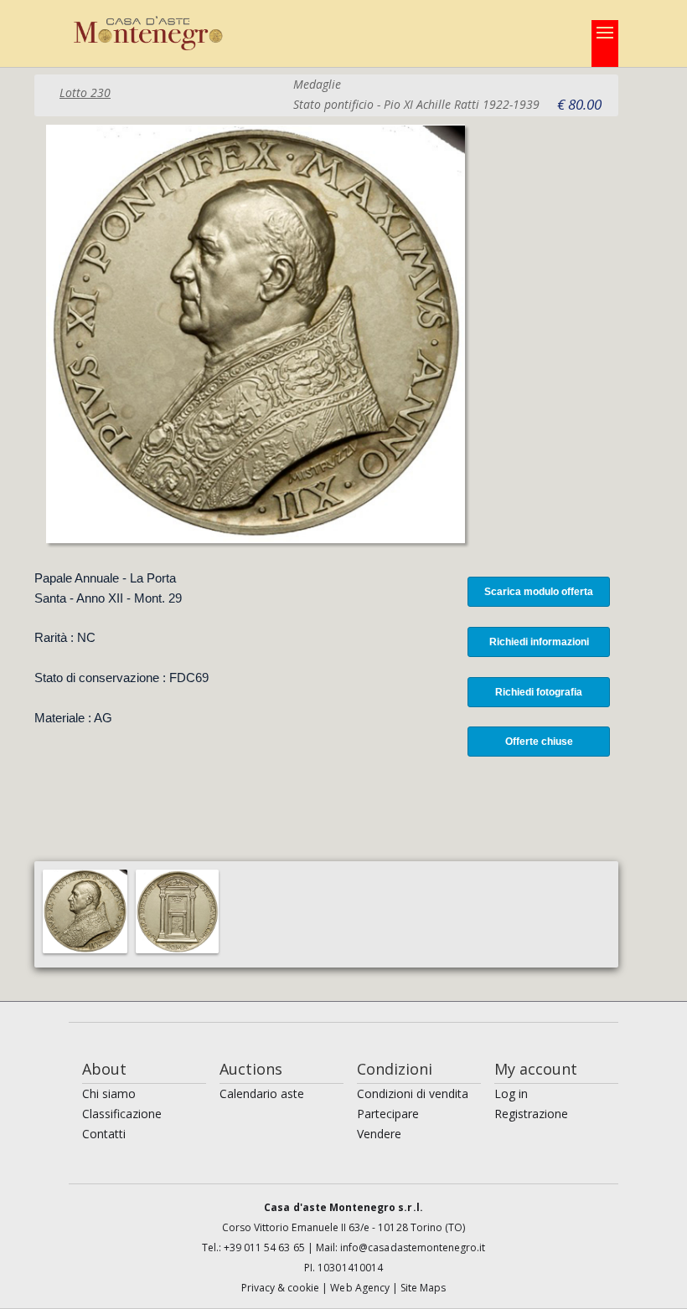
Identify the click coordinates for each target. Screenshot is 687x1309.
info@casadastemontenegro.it (412, 1247)
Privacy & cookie (282, 1288)
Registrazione (531, 1114)
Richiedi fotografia (538, 692)
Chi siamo (109, 1093)
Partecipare (388, 1114)
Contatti (104, 1134)
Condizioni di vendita (412, 1093)
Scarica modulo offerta (538, 592)
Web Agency (361, 1288)
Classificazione (122, 1114)
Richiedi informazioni (539, 642)
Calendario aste (262, 1093)
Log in (511, 1093)
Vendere (379, 1134)
